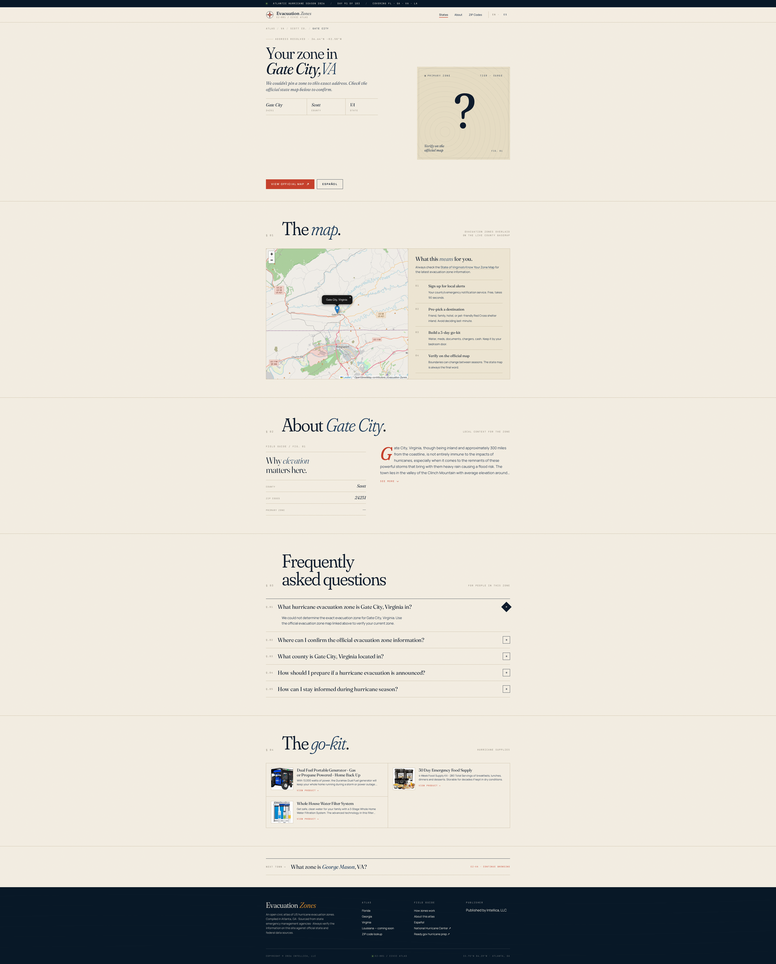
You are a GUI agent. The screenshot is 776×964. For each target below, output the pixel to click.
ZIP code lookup (372, 934)
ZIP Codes (475, 15)
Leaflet (347, 377)
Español (329, 184)
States (443, 15)
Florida (366, 910)
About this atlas (424, 916)
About (458, 15)
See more (387, 481)
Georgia (367, 916)
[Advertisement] (322, 145)
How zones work (424, 910)
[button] (337, 309)
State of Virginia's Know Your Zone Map (467, 267)
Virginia (366, 922)
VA (283, 28)
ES (505, 14)
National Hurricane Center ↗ (432, 928)
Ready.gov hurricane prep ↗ (432, 934)
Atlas (270, 28)
